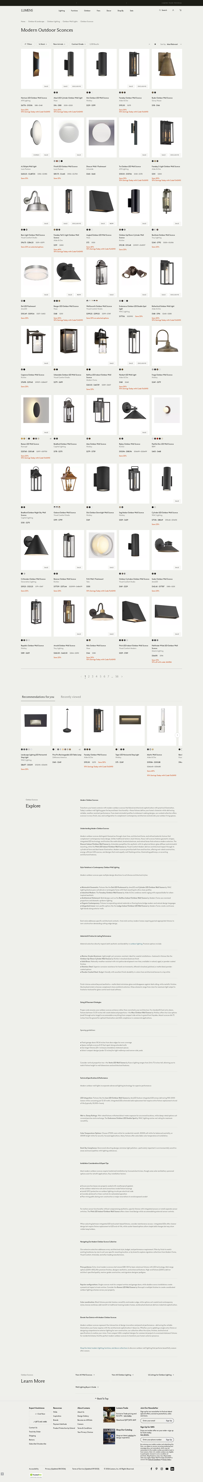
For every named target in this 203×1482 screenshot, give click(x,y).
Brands (55, 1420)
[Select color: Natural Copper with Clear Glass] (59, 507)
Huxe (55, 101)
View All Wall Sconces (83, 1375)
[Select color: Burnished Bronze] (157, 369)
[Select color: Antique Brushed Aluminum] (153, 369)
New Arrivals (58, 44)
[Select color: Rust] (65, 749)
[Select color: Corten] (57, 161)
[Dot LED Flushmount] (36, 272)
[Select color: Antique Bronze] (22, 230)
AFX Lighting (25, 101)
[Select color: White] (92, 92)
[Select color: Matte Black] (155, 92)
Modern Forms (91, 380)
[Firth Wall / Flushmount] (101, 545)
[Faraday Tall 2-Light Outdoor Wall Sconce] (69, 201)
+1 (50, 439)
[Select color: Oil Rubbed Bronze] (87, 369)
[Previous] (76, 3)
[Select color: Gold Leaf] (70, 749)
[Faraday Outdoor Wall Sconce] (134, 64)
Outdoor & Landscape (36, 21)
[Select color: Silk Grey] (162, 438)
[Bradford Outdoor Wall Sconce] (69, 410)
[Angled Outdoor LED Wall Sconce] (101, 201)
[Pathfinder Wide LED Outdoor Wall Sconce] (167, 612)
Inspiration (57, 1416)
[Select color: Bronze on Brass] (26, 749)
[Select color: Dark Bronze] (57, 92)
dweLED (24, 309)
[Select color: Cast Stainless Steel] (29, 749)
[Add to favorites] (24, 86)
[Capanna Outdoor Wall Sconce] (36, 341)
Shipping (32, 1436)
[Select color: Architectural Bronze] (87, 92)
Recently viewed (71, 697)
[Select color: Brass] (155, 161)
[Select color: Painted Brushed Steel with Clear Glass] (90, 301)
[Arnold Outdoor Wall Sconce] (69, 612)
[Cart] (180, 10)
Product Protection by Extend (64, 1428)
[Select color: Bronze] (125, 92)
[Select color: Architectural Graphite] (120, 301)
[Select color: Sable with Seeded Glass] (57, 507)
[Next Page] (122, 676)
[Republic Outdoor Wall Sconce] (36, 612)
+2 (79, 749)
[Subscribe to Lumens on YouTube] (167, 1469)
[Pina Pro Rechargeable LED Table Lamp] (67, 720)
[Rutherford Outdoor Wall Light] (167, 272)
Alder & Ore (123, 101)
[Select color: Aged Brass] (122, 92)
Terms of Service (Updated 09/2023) (85, 1469)
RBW (153, 447)
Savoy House (156, 101)
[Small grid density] (149, 44)
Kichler (121, 240)
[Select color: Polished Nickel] (150, 749)
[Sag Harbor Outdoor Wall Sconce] (134, 479)
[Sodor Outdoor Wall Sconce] (167, 545)
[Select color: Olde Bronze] (120, 438)
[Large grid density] (155, 44)
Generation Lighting (28, 582)
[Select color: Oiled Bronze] (57, 438)
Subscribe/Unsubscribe (37, 1444)
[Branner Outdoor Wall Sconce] (69, 545)
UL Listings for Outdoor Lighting (159, 1375)
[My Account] (173, 10)
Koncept (24, 447)
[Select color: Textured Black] (120, 92)
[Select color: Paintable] (38, 438)
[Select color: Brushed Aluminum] (125, 230)
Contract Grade (78, 44)
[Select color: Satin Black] (121, 749)
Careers (80, 1424)
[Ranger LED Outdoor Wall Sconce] (69, 272)
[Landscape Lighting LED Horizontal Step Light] (35, 720)
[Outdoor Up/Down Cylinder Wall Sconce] (134, 201)
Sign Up (169, 1421)
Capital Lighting (60, 447)
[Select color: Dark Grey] (58, 749)
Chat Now (41, 1414)
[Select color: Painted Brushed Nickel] (125, 574)
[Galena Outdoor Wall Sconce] (69, 479)
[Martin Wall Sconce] (161, 720)
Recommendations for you (38, 697)
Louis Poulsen (26, 169)
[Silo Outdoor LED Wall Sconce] (101, 64)
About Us (81, 1412)
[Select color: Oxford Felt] (36, 438)
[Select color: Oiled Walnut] (34, 438)
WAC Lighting (124, 312)
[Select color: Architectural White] (125, 301)
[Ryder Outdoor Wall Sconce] (167, 64)
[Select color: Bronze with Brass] (90, 640)
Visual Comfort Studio (29, 238)
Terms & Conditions (85, 1428)
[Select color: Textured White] (160, 369)
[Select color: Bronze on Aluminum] (24, 749)
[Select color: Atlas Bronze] (153, 92)
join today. (128, 1416)
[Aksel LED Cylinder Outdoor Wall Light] (69, 64)
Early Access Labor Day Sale (101, 3)
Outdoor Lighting (53, 21)
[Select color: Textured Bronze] (157, 230)
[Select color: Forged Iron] (153, 230)
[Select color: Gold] (63, 749)
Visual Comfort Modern (127, 648)
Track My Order (35, 1432)
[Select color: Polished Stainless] (155, 230)
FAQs (55, 1412)
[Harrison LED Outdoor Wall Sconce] (36, 64)
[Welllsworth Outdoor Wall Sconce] (101, 272)
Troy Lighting (156, 238)
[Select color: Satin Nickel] (26, 640)
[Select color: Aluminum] (54, 161)
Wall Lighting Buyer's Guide (85, 1387)
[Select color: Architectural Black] (127, 301)
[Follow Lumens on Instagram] (161, 1469)
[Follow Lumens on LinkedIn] (172, 1469)
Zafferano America (59, 757)
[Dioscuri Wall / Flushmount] (101, 132)
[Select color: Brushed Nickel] (24, 438)
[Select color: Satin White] (92, 507)
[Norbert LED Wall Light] (134, 341)
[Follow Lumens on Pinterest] (156, 1469)
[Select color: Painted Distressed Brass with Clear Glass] (92, 301)
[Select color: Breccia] (155, 438)
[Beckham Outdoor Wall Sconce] (167, 201)
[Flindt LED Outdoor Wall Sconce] (69, 132)
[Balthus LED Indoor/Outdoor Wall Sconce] (101, 341)
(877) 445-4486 (41, 1422)
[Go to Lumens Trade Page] (109, 1414)
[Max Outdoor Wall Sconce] (101, 410)
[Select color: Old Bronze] (22, 369)
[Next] (126, 3)
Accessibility (34, 1469)
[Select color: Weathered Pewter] (26, 230)
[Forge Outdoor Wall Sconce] (167, 341)
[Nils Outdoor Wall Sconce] (101, 612)
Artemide (89, 169)
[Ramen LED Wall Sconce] (36, 410)
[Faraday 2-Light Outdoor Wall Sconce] (167, 132)
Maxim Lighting (157, 651)
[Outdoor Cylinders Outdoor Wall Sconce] (134, 545)
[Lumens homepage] (27, 10)
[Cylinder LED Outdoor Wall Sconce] (167, 479)
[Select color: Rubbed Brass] (153, 749)
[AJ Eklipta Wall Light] (36, 132)
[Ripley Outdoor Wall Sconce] (134, 410)
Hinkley (89, 101)
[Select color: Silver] (127, 640)
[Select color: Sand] (67, 749)
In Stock (42, 44)
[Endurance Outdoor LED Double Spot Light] (134, 272)
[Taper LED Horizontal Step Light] (130, 720)
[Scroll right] (177, 735)
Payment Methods (60, 1424)
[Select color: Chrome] (26, 438)
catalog (130, 1435)
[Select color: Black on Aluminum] (22, 749)
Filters (29, 44)
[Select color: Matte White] (31, 438)
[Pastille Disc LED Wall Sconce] (167, 410)
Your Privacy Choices (85, 1432)
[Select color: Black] (54, 92)
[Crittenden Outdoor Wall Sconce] (36, 545)
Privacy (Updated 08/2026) (55, 1469)
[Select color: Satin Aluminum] (24, 574)
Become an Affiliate (85, 1420)
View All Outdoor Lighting (121, 1375)
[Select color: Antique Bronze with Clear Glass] (87, 301)
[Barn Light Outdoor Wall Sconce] (36, 201)
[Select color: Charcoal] (125, 640)
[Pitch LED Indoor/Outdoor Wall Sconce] (134, 612)
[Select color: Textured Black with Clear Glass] (94, 301)
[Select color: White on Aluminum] (31, 749)
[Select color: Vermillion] (157, 438)
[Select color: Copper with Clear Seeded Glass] (97, 301)
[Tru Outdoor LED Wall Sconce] (134, 132)
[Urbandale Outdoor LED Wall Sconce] (69, 341)
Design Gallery (83, 1416)
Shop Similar (37, 86)
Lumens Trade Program (172, 3)
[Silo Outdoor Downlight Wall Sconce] (101, 479)
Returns (32, 1440)
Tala (87, 582)
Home (23, 21)
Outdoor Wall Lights (70, 21)
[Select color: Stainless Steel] (22, 301)
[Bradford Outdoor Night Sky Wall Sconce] (36, 479)
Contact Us (33, 1428)
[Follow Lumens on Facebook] (151, 1469)
